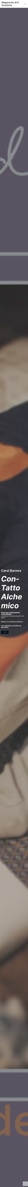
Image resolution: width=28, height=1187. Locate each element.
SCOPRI (5, 632)
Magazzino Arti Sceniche (10, 4)
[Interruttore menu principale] (25, 3)
